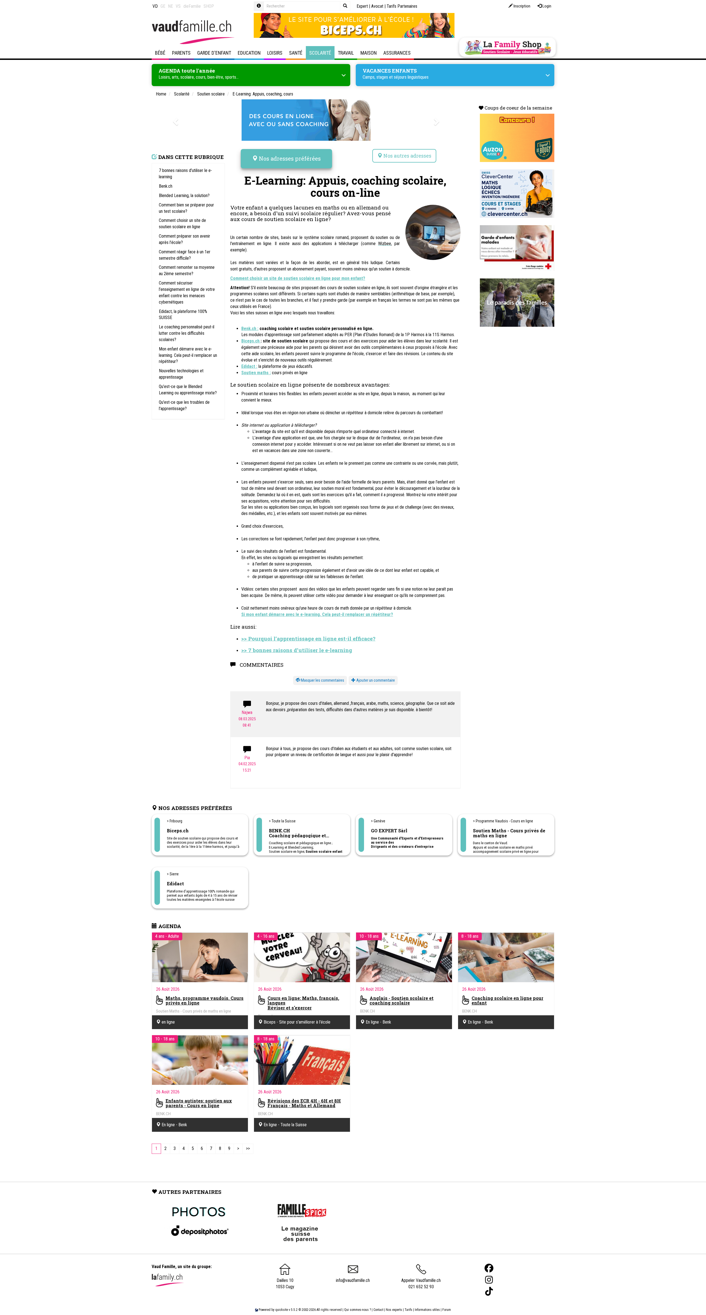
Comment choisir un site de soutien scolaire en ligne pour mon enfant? (297, 278)
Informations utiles (427, 1310)
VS (178, 6)
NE (170, 6)
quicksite (281, 1310)
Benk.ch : (249, 328)
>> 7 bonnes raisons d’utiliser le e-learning (296, 650)
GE (163, 6)
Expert (362, 6)
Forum (446, 1310)
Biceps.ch (251, 341)
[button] (320, 680)
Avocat (377, 6)
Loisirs (274, 53)
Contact (378, 1310)
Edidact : (249, 366)
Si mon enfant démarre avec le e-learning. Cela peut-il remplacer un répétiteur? (317, 614)
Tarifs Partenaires (402, 6)
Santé (296, 53)
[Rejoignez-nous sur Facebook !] (489, 1268)
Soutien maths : (256, 372)
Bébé (160, 53)
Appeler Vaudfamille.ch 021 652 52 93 (421, 1283)
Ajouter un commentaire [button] (375, 680)
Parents (181, 53)
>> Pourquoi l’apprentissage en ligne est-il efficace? (308, 638)
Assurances (397, 53)
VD (155, 6)
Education (249, 53)
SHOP (209, 6)
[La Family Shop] (507, 47)
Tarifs (408, 1310)
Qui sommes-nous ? (357, 1310)
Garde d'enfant (214, 53)
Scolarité (320, 53)
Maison (368, 53)
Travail (346, 53)
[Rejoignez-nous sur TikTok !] (489, 1291)
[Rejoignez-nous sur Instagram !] (489, 1279)
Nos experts (394, 1310)
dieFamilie (192, 6)
